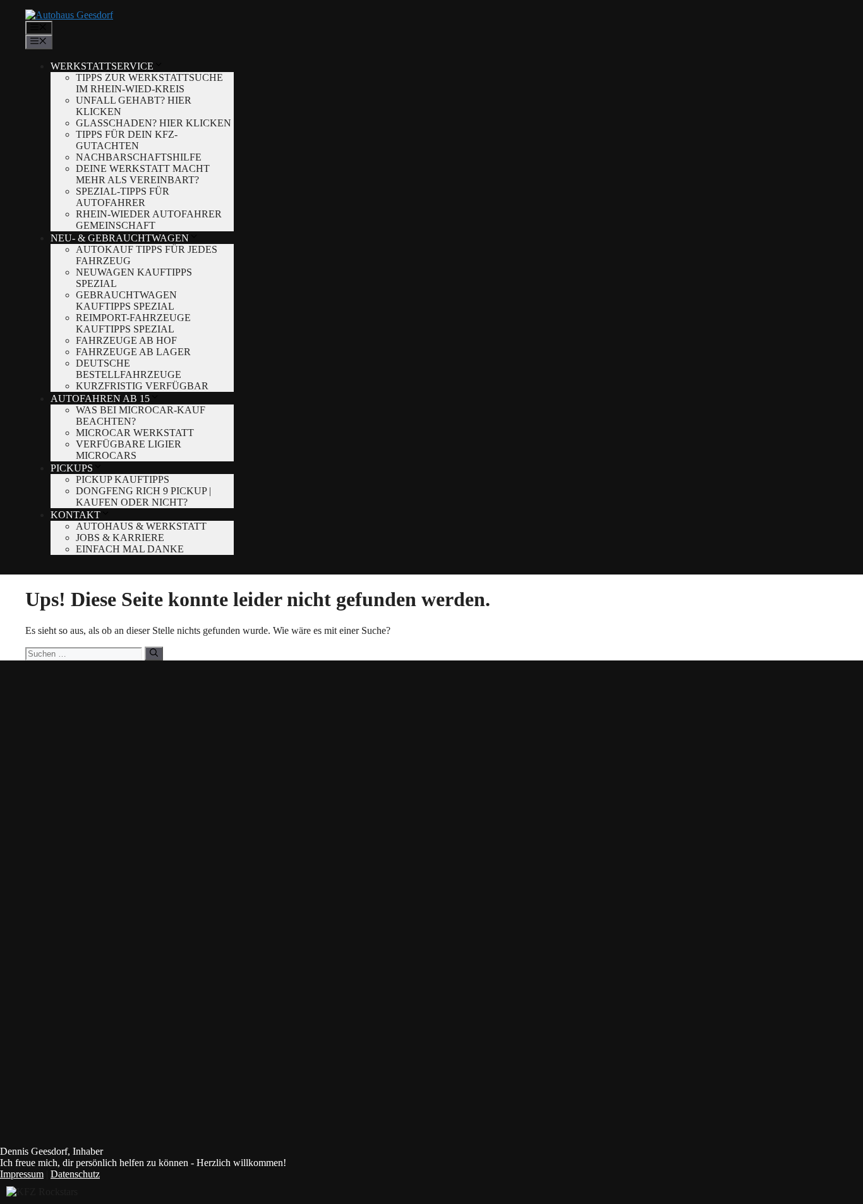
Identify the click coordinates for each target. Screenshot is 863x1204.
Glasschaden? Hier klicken (153, 123)
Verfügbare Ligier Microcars (128, 450)
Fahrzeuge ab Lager (133, 351)
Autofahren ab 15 (100, 398)
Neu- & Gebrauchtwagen (120, 238)
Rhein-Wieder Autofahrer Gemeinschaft (149, 220)
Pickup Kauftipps (122, 479)
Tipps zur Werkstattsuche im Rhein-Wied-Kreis (149, 83)
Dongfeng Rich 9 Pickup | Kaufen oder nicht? (143, 496)
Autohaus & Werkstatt (141, 526)
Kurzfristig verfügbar (142, 385)
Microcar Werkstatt (135, 432)
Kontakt (75, 514)
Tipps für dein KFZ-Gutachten (127, 140)
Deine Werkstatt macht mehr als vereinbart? (143, 174)
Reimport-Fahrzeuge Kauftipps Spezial (133, 323)
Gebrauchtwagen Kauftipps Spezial (126, 300)
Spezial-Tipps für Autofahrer (122, 197)
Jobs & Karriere (120, 537)
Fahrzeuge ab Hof (126, 340)
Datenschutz (75, 1174)
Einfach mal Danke (130, 549)
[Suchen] (154, 653)
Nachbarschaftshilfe (139, 157)
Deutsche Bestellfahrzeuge (128, 369)
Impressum (22, 1174)
